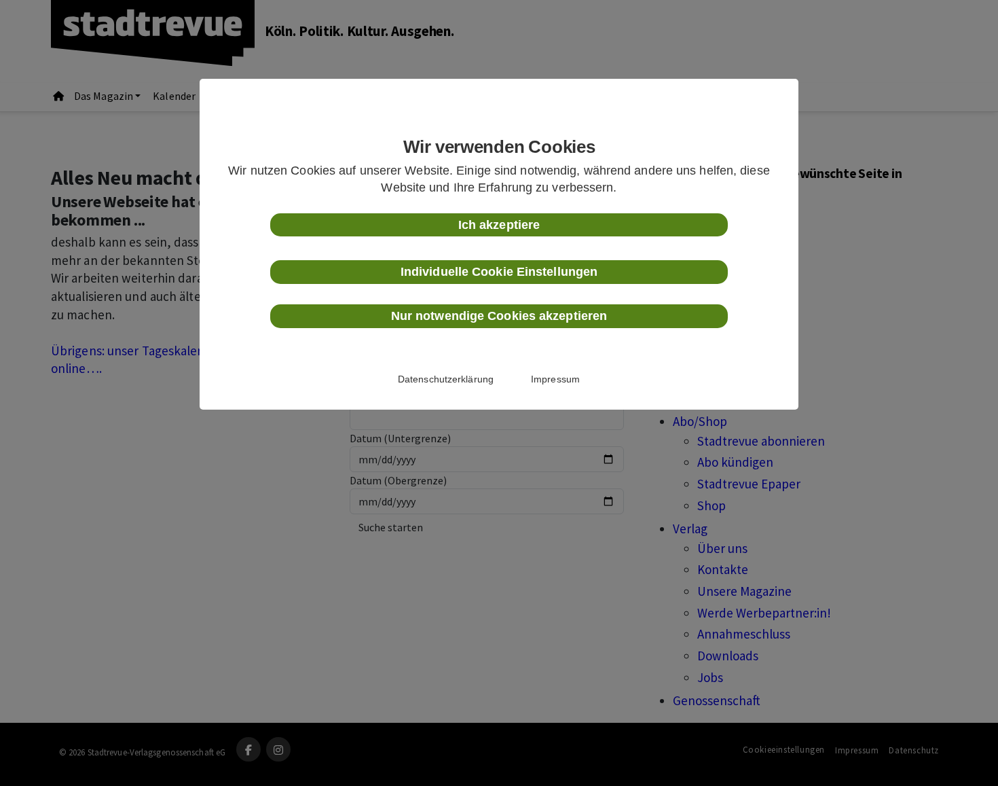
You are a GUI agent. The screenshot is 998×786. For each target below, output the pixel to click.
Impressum (555, 379)
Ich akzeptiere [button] (499, 225)
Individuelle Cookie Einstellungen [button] (499, 272)
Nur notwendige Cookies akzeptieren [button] (499, 316)
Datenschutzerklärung (446, 379)
